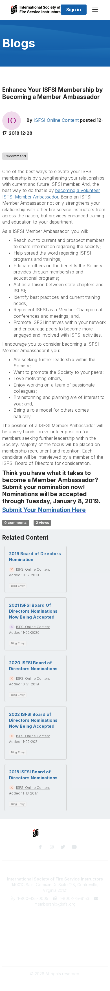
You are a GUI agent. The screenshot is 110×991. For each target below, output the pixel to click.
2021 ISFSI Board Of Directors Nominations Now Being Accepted (33, 611)
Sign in (73, 9)
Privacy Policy (55, 954)
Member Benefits (55, 921)
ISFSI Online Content (56, 120)
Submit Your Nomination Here (44, 509)
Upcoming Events (55, 926)
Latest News (55, 932)
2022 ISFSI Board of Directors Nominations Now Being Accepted (33, 720)
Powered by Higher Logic (55, 983)
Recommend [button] (15, 156)
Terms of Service (55, 949)
